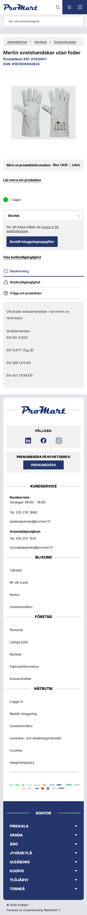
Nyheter (16, 654)
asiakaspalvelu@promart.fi (30, 521)
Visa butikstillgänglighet (22, 257)
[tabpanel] (43, 343)
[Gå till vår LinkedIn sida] (28, 440)
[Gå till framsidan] (20, 7)
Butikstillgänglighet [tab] (25, 282)
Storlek (13, 216)
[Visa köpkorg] (69, 7)
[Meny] (80, 7)
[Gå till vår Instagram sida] (58, 440)
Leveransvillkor (21, 607)
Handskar (40, 42)
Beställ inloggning (23, 714)
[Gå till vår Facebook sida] (43, 440)
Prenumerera (43, 465)
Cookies (16, 750)
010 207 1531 (26, 538)
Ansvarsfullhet (20, 679)
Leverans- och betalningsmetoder (35, 738)
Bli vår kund (19, 582)
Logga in (16, 701)
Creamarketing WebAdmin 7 (41, 910)
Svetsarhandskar (65, 42)
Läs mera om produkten (22, 180)
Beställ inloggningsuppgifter (32, 242)
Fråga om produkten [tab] (25, 293)
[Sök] (57, 7)
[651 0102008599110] (43, 112)
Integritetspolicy (22, 762)
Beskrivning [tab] (19, 271)
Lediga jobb (19, 642)
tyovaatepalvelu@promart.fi (31, 547)
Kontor (15, 595)
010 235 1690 (26, 512)
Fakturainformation (24, 666)
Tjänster (16, 570)
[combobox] (53, 215)
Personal (16, 630)
